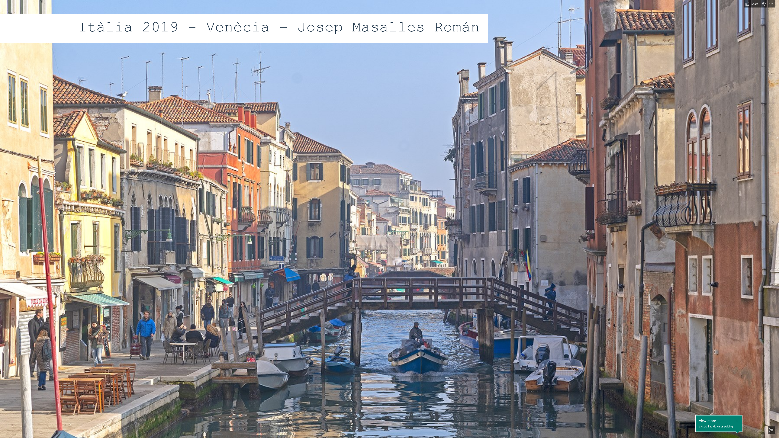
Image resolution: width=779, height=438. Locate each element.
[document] (389, 219)
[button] (752, 4)
